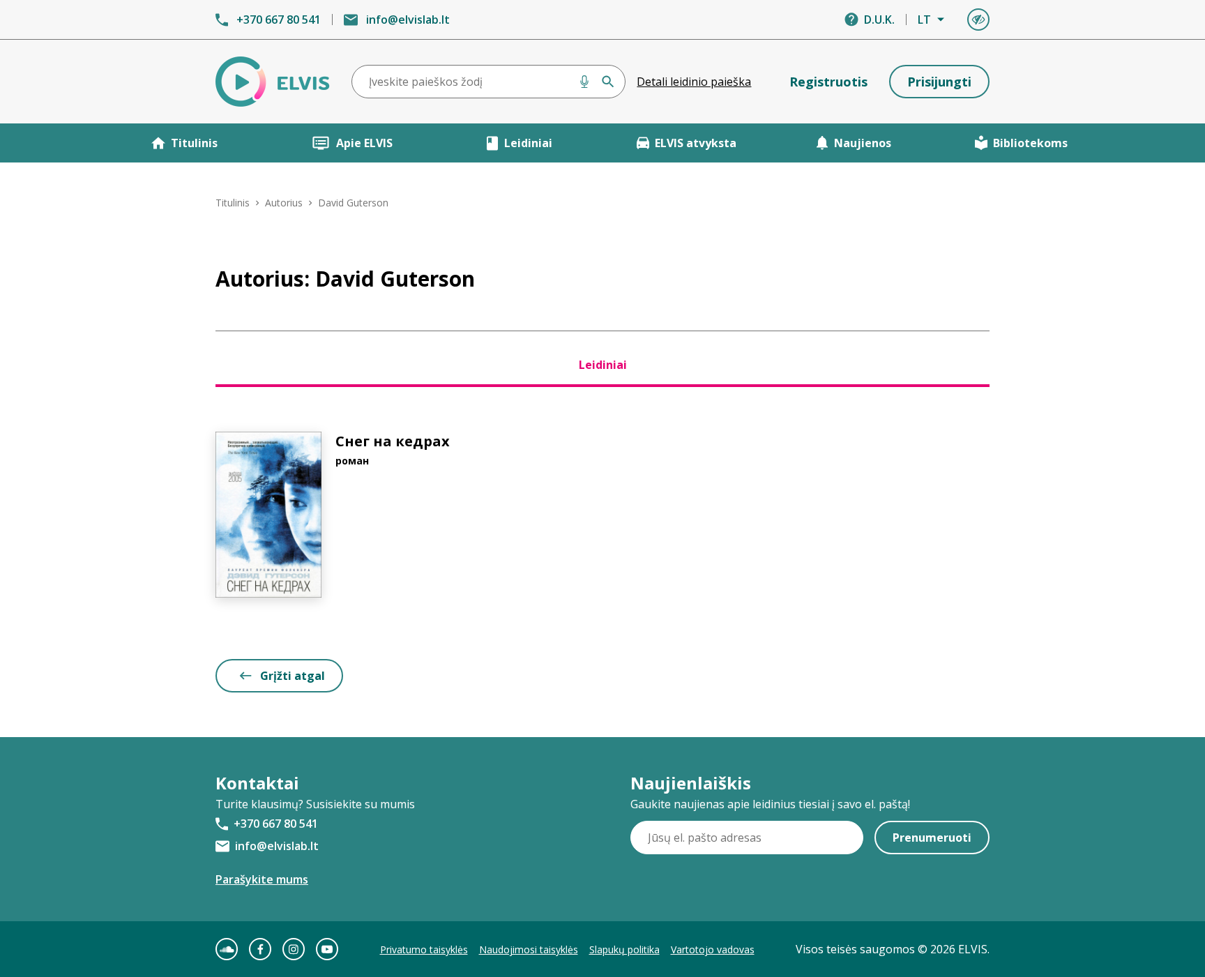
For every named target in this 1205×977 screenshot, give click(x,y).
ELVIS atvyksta (695, 143)
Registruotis (828, 81)
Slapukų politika (624, 949)
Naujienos (862, 143)
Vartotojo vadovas (713, 949)
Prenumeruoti (932, 837)
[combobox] (488, 81)
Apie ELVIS (364, 143)
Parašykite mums (261, 879)
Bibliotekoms (1030, 143)
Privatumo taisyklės (424, 949)
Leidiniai (528, 143)
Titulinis (194, 143)
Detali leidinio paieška (694, 81)
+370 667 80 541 (278, 19)
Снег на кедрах (392, 441)
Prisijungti (939, 81)
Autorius (284, 202)
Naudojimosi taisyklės (528, 949)
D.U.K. (879, 19)
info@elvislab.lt (408, 19)
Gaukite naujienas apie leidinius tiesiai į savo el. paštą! (770, 804)
